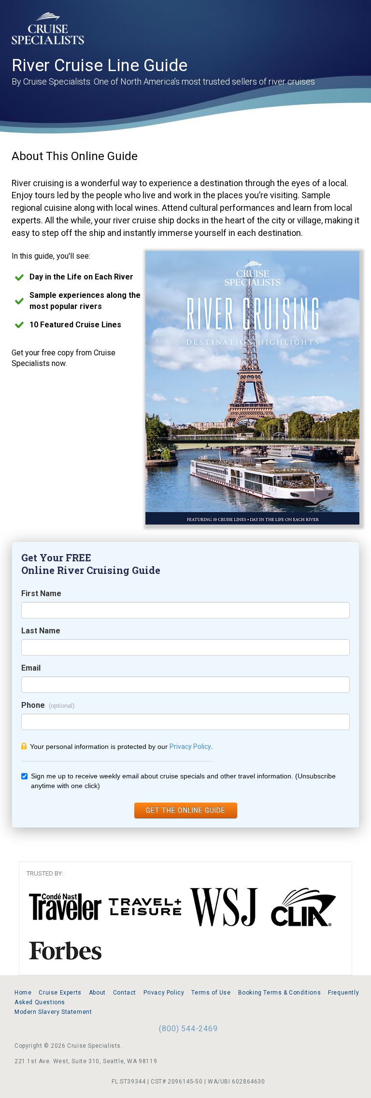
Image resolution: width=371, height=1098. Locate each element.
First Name (41, 593)
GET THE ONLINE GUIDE (186, 810)
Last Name (40, 630)
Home (22, 992)
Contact (124, 992)
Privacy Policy (190, 746)
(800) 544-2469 (188, 1028)
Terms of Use (210, 992)
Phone (33, 705)
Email (31, 668)
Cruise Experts (60, 992)
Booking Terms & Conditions (279, 992)
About (97, 992)
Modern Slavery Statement (53, 1012)
